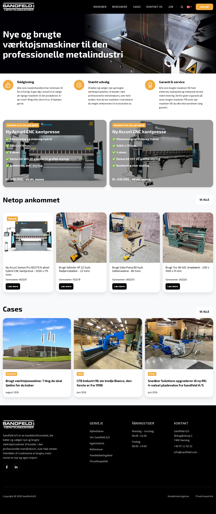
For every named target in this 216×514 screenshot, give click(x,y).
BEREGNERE (119, 7)
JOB (170, 7)
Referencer (96, 449)
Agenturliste (97, 443)
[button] (181, 7)
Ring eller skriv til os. (39, 99)
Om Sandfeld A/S (100, 437)
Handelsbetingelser (101, 455)
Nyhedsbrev (97, 431)
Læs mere (13, 286)
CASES (137, 7)
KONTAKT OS (154, 7)
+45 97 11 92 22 (183, 446)
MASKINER (99, 7)
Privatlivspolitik (99, 461)
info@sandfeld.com (185, 452)
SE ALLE (204, 199)
